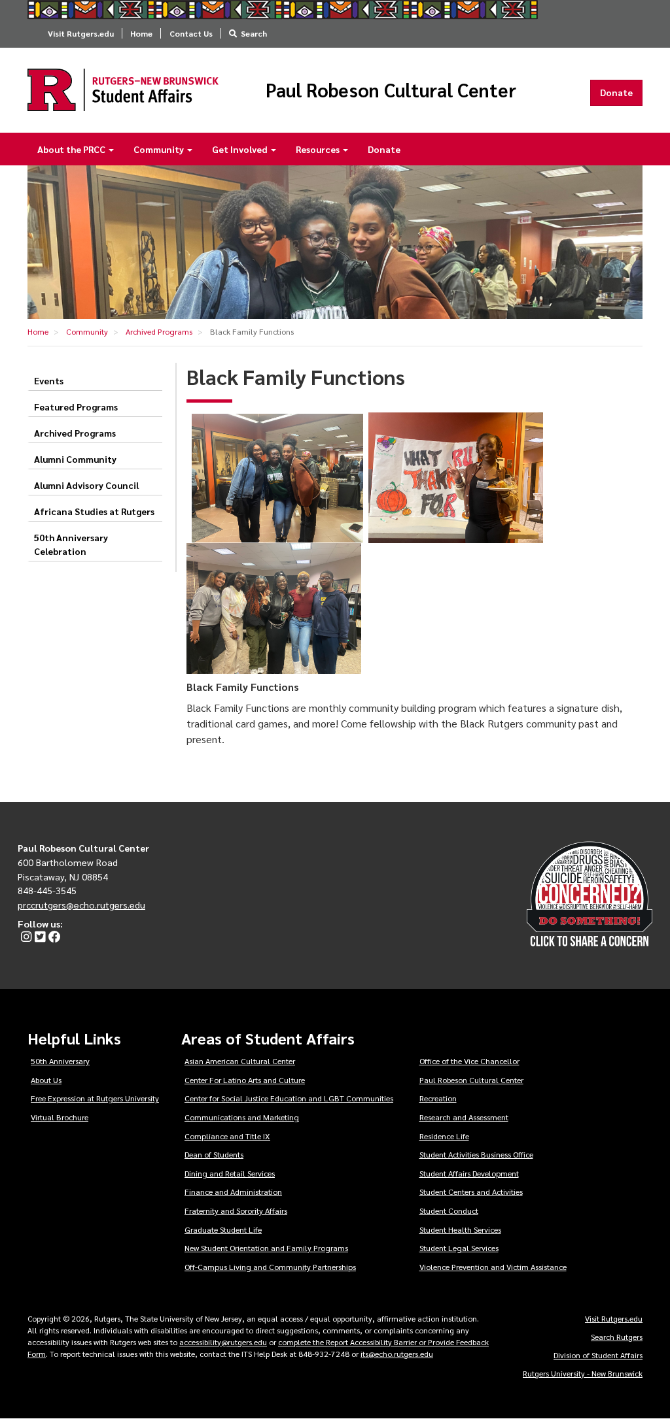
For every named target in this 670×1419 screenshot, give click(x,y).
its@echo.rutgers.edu (397, 1353)
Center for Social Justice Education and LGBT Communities (289, 1098)
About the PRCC (72, 149)
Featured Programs (76, 406)
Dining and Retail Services (230, 1173)
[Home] (123, 90)
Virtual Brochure (59, 1117)
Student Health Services (460, 1229)
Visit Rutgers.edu (81, 33)
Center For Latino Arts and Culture (245, 1080)
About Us (46, 1080)
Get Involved (241, 149)
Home (141, 33)
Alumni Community (75, 459)
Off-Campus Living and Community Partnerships (270, 1266)
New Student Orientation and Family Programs (266, 1248)
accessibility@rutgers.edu (223, 1342)
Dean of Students (214, 1154)
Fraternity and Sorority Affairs (236, 1210)
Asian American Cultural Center (240, 1061)
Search (254, 33)
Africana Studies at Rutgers (94, 511)
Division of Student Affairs (598, 1355)
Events (48, 380)
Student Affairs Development (469, 1173)
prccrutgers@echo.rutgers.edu (81, 904)
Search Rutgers (617, 1336)
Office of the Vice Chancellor (469, 1061)
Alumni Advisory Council (86, 485)
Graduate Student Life (223, 1229)
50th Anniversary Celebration (71, 544)
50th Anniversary (60, 1061)
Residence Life (444, 1136)
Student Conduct (448, 1210)
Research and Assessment (463, 1117)
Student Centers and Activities (471, 1191)
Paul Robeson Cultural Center (391, 90)
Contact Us (191, 33)
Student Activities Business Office (476, 1154)
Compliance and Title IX (227, 1136)
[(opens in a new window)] (24, 937)
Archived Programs (159, 331)
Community (159, 149)
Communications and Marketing (242, 1117)
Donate (616, 92)
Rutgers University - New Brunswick (583, 1373)
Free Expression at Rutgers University (95, 1098)
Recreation (438, 1098)
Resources (319, 149)
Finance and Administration (233, 1191)
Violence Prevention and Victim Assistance (493, 1266)
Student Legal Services (459, 1248)
